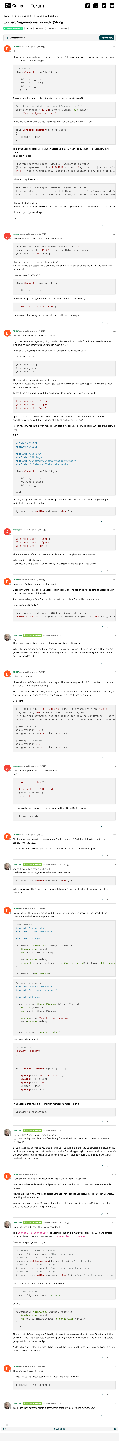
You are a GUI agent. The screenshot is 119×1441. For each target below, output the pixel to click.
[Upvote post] (102, 225)
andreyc (16, 234)
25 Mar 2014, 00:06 (35, 1366)
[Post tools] (113, 225)
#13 (114, 1174)
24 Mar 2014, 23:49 (58, 1222)
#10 (114, 864)
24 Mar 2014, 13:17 (35, 331)
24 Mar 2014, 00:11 (35, 46)
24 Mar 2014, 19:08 (35, 671)
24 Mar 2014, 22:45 (58, 1130)
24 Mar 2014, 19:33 (35, 834)
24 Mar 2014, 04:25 (36, 234)
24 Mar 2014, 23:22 (35, 1174)
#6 (114, 635)
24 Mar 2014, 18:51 (58, 635)
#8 (114, 766)
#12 (114, 1130)
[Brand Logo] (24, 5)
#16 (114, 1403)
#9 (114, 834)
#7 (114, 671)
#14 (114, 1222)
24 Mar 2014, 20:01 (58, 864)
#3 (114, 331)
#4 (114, 529)
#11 (114, 908)
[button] (4, 1437)
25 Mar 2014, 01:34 (58, 1403)
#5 (114, 579)
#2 (114, 234)
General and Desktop (14, 28)
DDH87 (16, 46)
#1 (114, 46)
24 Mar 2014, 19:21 (36, 766)
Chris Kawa (17, 635)
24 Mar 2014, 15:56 (36, 529)
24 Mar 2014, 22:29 (35, 908)
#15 (114, 1366)
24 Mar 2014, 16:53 (35, 579)
